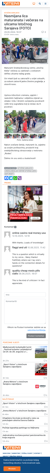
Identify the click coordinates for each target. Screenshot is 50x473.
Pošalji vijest (27, 453)
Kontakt (37, 453)
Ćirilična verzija (15, 456)
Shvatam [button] (12, 469)
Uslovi (5, 456)
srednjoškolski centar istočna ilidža (20, 171)
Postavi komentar (36, 336)
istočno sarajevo (25, 168)
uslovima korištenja (36, 330)
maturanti (9, 174)
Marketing (16, 453)
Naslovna (6, 453)
